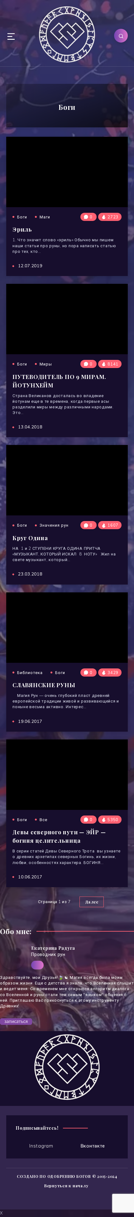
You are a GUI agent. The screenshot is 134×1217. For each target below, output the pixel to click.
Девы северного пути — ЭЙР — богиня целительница (59, 836)
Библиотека (30, 672)
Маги (45, 216)
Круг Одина (30, 538)
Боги (22, 216)
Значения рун (54, 525)
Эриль (22, 229)
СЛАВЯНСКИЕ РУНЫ (43, 685)
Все (43, 819)
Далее (91, 901)
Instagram (41, 1146)
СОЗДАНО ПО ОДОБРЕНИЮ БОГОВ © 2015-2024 (67, 1176)
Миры (46, 363)
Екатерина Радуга (53, 948)
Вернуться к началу (66, 1185)
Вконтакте (93, 1146)
